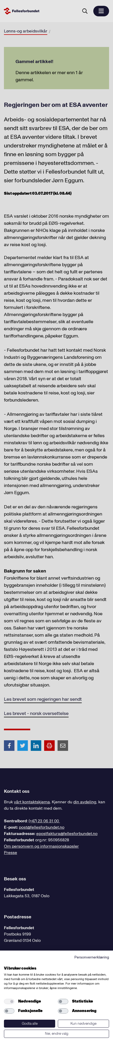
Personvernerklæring (91, 957)
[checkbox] (9, 1001)
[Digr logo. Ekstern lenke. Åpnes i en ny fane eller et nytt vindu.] (7, 962)
